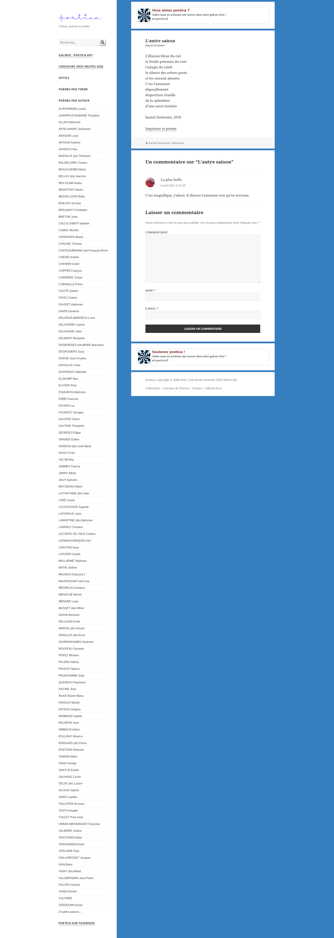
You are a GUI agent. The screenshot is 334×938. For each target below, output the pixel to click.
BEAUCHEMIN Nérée (72, 169)
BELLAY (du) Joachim (72, 176)
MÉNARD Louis (68, 601)
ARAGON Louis (68, 135)
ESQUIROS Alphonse (72, 392)
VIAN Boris (65, 864)
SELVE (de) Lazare (70, 783)
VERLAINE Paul (69, 850)
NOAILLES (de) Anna (72, 635)
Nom (150, 290)
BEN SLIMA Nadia (70, 183)
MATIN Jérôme (68, 567)
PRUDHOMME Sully (71, 675)
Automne (178, 143)
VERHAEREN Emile (71, 844)
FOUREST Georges (71, 412)
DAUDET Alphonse (71, 304)
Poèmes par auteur (74, 100)
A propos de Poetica (176, 388)
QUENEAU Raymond (72, 682)
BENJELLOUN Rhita (72, 196)
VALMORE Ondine (70, 830)
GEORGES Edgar (70, 432)
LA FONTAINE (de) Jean (74, 493)
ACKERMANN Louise (72, 108)
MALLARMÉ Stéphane (73, 560)
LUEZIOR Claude (70, 554)
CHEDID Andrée (69, 257)
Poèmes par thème (73, 89)
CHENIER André (69, 263)
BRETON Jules (68, 216)
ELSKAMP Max (68, 378)
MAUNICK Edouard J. (72, 574)
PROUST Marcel (69, 668)
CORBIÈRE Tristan (70, 277)
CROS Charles (68, 297)
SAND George (68, 763)
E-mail (151, 308)
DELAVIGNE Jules (70, 331)
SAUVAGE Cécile (70, 776)
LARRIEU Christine (71, 527)
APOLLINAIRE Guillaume (74, 128)
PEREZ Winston (69, 655)
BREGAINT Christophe (73, 210)
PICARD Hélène (69, 662)
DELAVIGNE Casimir (72, 324)
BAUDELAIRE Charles (73, 162)
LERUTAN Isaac (69, 547)
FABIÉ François (68, 398)
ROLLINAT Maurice (71, 736)
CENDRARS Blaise (71, 237)
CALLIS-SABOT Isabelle (74, 223)
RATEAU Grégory (70, 709)
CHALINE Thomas (70, 243)
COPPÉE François (70, 270)
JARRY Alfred (67, 473)
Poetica (150, 380)
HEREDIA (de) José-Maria (75, 446)
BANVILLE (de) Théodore (74, 155)
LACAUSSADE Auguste (74, 506)
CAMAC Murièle (69, 230)
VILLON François (69, 884)
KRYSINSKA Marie (70, 486)
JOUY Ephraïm (68, 479)
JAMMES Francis (69, 466)
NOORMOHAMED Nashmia (76, 641)
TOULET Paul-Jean (71, 817)
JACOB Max (66, 459)
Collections (152, 388)
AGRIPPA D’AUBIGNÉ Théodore (79, 115)
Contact (197, 388)
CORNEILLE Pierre (71, 284)
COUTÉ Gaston (68, 290)
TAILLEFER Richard (71, 803)
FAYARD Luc (67, 405)
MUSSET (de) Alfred (71, 608)
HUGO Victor (67, 452)
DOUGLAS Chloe (70, 365)
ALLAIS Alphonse (70, 122)
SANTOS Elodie (69, 770)
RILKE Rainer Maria (71, 695)
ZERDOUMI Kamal (70, 905)
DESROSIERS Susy (71, 351)
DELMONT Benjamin (72, 338)
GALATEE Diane (69, 419)
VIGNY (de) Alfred (70, 871)
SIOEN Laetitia (68, 797)
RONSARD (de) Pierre (73, 743)
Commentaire (156, 232)
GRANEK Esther (69, 439)
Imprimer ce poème (161, 128)
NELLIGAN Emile (69, 621)
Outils (64, 78)
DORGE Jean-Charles (72, 358)
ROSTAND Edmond (71, 749)
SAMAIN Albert (68, 756)
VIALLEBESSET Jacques (75, 857)
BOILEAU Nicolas (70, 203)
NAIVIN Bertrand (69, 614)
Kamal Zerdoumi (159, 143)
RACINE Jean (67, 689)
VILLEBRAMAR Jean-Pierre (76, 878)
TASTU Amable (68, 810)
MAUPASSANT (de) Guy (74, 581)
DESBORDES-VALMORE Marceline (81, 345)
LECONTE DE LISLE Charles (77, 533)
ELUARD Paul (68, 385)
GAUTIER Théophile (71, 425)
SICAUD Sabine (69, 790)
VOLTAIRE (65, 898)
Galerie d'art (213, 388)
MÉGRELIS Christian (72, 587)
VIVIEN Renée (68, 891)
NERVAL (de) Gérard (72, 628)
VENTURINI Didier (70, 837)
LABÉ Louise (67, 500)
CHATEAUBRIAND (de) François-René (83, 250)
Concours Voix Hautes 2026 (81, 66)
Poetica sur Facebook (77, 923)
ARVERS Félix (68, 149)
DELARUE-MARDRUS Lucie (77, 317)
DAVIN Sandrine (69, 311)
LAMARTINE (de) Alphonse (76, 520)
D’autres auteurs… (70, 911)
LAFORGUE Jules (70, 513)
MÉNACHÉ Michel (70, 594)
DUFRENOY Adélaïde (72, 371)
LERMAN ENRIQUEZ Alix (75, 540)
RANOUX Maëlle (69, 702)
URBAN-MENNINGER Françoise (79, 824)
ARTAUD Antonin (69, 142)
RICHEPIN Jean (69, 722)
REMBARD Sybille (70, 716)
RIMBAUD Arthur (69, 729)
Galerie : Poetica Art (76, 55)
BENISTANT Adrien (71, 189)
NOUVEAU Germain (71, 648)
